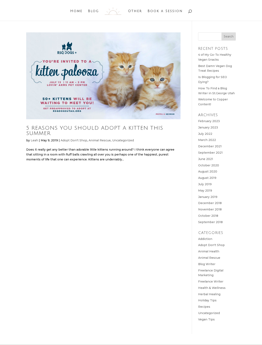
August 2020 (207, 171)
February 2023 (209, 121)
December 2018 (210, 203)
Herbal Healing (209, 294)
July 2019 (205, 184)
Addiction (205, 239)
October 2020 (208, 165)
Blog (93, 11)
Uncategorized (123, 140)
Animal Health (208, 251)
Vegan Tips (206, 319)
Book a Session (165, 11)
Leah (34, 140)
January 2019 (207, 197)
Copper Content (113, 339)
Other (135, 11)
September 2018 (210, 222)
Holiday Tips (207, 300)
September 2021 (210, 152)
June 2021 (205, 159)
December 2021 (210, 146)
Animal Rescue (100, 140)
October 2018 (208, 216)
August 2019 (207, 178)
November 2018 (210, 209)
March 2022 (207, 140)
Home (76, 11)
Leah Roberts (62, 339)
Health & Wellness (212, 288)
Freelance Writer (210, 281)
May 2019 (205, 190)
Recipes (204, 307)
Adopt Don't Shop (74, 140)
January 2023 (208, 127)
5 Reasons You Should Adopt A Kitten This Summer (94, 130)
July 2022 (205, 134)
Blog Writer (206, 264)
